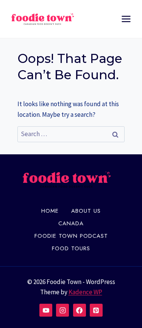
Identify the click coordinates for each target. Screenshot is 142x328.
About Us (86, 211)
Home (50, 211)
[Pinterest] (96, 310)
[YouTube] (45, 310)
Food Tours (71, 248)
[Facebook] (79, 310)
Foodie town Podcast (71, 236)
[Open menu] (125, 18)
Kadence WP (85, 292)
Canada (71, 223)
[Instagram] (62, 310)
